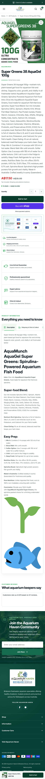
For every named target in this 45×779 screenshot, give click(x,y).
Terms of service (28, 770)
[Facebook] (19, 707)
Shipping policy (6, 770)
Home (3, 16)
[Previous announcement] (2, 2)
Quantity (4, 191)
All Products (12, 16)
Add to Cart (33, 775)
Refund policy (27, 767)
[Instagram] (25, 707)
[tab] (9, 327)
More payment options (22, 211)
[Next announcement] (42, 2)
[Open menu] (3, 8)
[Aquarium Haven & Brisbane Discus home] (20, 9)
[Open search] (35, 8)
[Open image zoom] (41, 22)
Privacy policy (6, 767)
